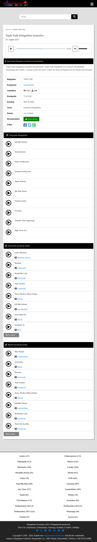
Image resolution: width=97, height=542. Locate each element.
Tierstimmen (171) (24, 500)
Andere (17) (24, 456)
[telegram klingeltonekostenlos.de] (63, 530)
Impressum (31, 527)
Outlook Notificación (23, 171)
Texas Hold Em (20, 315)
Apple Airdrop (20, 181)
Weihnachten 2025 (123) (24, 511)
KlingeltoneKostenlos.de (53, 535)
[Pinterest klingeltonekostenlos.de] (46, 530)
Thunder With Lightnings (24, 221)
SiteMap (75, 527)
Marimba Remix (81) (24, 473)
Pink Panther (20, 284)
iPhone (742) (72, 462)
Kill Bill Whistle (21, 142)
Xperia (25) (73, 517)
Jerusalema (19, 362)
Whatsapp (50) (72, 511)
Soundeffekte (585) (73, 489)
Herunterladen (32, 119)
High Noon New (21, 230)
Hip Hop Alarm (21, 191)
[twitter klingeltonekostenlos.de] (50, 530)
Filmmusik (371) (24, 462)
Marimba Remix (23, 258)
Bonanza (18, 263)
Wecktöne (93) (73, 500)
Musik (19, 320)
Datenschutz (42, 527)
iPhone (20, 299)
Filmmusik (21, 268)
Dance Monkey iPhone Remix (26, 294)
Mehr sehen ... (11, 335)
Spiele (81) (24, 495)
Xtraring (18, 211)
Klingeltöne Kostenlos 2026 (38, 524)
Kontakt (60, 527)
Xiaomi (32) (24, 517)
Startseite (8, 29)
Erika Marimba (21, 253)
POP (19, 330)
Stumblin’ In (20, 325)
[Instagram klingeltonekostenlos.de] (41, 530)
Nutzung (51, 527)
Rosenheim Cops (21, 273)
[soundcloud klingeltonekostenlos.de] (54, 530)
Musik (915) (73, 473)
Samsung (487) (72, 484)
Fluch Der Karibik (22, 424)
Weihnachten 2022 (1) (24, 506)
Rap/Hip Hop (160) (24, 484)
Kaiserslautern (20, 152)
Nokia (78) (24, 478)
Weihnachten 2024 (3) (73, 506)
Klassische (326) (24, 467)
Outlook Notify (20, 201)
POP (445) (72, 478)
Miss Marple (19, 352)
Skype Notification (22, 162)
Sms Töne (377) (24, 489)
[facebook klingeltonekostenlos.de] (37, 530)
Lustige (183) (72, 467)
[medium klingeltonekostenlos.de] (59, 530)
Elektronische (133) (73, 456)
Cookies (68, 527)
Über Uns (22, 527)
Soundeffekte (28, 85)
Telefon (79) (73, 495)
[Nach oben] (93, 538)
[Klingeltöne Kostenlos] (15, 3)
